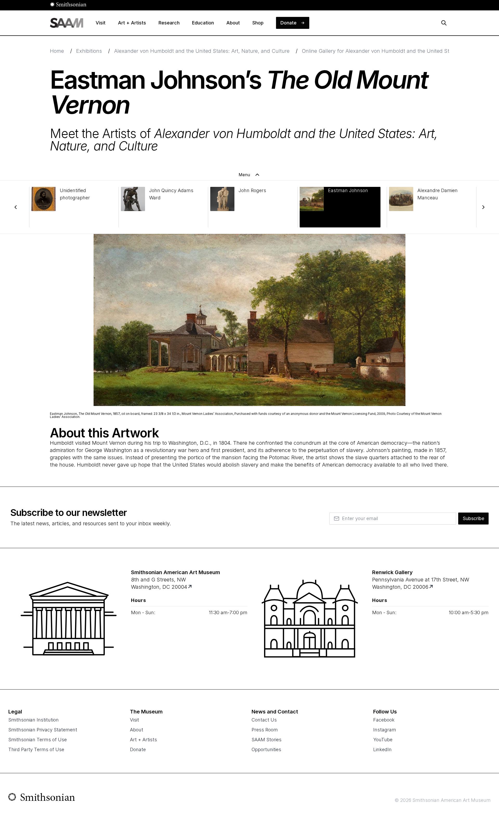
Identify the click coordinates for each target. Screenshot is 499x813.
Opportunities (266, 749)
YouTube (382, 739)
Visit (134, 720)
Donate (138, 749)
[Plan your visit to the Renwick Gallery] (310, 618)
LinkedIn (382, 749)
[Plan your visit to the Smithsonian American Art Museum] (68, 618)
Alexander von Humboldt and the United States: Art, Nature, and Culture (202, 51)
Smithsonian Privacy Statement (42, 729)
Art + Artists (143, 739)
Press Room (265, 729)
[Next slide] (483, 207)
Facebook (384, 720)
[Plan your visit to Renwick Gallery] (431, 587)
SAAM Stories (266, 739)
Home (57, 51)
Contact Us (264, 720)
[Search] (444, 23)
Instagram (384, 729)
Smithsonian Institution (33, 720)
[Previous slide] (15, 207)
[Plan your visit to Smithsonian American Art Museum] (190, 587)
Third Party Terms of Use (36, 749)
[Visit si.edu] (41, 798)
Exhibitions (89, 51)
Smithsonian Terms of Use (37, 739)
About (136, 729)
